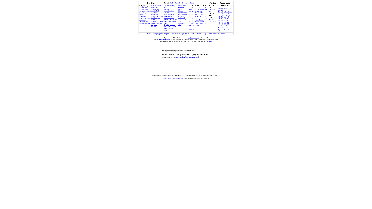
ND (222, 24)
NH (222, 22)
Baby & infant (143, 9)
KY (222, 17)
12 (190, 20)
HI (222, 15)
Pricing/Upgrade (158, 34)
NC (219, 24)
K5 (190, 11)
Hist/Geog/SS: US (157, 16)
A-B (210, 10)
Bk (196, 14)
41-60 (214, 21)
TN (222, 27)
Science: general (183, 14)
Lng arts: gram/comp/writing (169, 13)
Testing (180, 21)
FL (230, 13)
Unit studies (181, 23)
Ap (201, 11)
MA (222, 19)
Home (149, 34)
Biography (142, 16)
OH (225, 24)
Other (179, 25)
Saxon (197, 21)
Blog (204, 34)
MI (225, 19)
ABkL (197, 9)
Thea (200, 23)
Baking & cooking (145, 11)
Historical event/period (155, 13)
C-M (213, 10)
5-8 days (191, 3)
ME (228, 17)
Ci (201, 14)
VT (230, 27)
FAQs (193, 34)
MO (222, 20)
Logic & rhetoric (169, 18)
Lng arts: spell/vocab (154, 25)
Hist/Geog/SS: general (155, 18)
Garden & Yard (156, 5)
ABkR (202, 9)
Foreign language (144, 23)
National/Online (223, 8)
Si (203, 21)
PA (222, 26)
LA (225, 17)
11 (192, 18)
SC (230, 26)
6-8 (192, 23)
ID (224, 15)
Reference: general (181, 8)
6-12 (190, 25)
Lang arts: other (168, 16)
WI (228, 29)
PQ (197, 20)
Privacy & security (167, 78)
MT (225, 20)
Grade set (154, 7)
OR (219, 26)
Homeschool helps (157, 21)
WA (222, 29)
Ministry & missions (170, 26)
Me (202, 18)
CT (222, 13)
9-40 (210, 21)
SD (219, 27)
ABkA (199, 8)
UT (227, 27)
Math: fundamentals (170, 21)
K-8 (190, 22)
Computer (142, 20)
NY (231, 22)
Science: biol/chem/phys (182, 11)
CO (219, 13)
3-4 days (185, 3)
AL (219, 12)
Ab (206, 9)
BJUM (202, 13)
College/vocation (144, 18)
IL (226, 15)
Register (166, 34)
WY (219, 31)
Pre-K (190, 10)
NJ (225, 22)
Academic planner (213, 34)
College (191, 29)
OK (228, 24)
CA (230, 12)
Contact (222, 34)
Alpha (197, 11)
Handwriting (155, 9)
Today (172, 3)
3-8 (213, 19)
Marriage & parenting (170, 19)
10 (190, 18)
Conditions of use (176, 78)
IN (229, 15)
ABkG (204, 8)
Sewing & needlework (181, 17)
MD (219, 19)
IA (231, 15)
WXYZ (197, 25)
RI (227, 26)
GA (219, 15)
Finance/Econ (143, 21)
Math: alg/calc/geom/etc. (169, 24)
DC (225, 13)
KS (219, 17)
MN (228, 19)
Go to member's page (177, 34)
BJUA (197, 13)
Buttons (199, 34)
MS (219, 20)
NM (228, 22)
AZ (225, 12)
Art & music (143, 8)
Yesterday (178, 3)
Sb (201, 21)
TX (225, 27)
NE (228, 20)
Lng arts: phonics (156, 23)
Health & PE (155, 11)
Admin (181, 78)
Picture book (182, 5)
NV (219, 22)
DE (228, 13)
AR (227, 12)
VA (219, 29)
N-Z (210, 11)
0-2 (210, 19)
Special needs (182, 19)
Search (187, 34)
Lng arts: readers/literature (169, 10)
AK (222, 12)
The (196, 23)
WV (225, 29)
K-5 (193, 20)
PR (225, 26)
